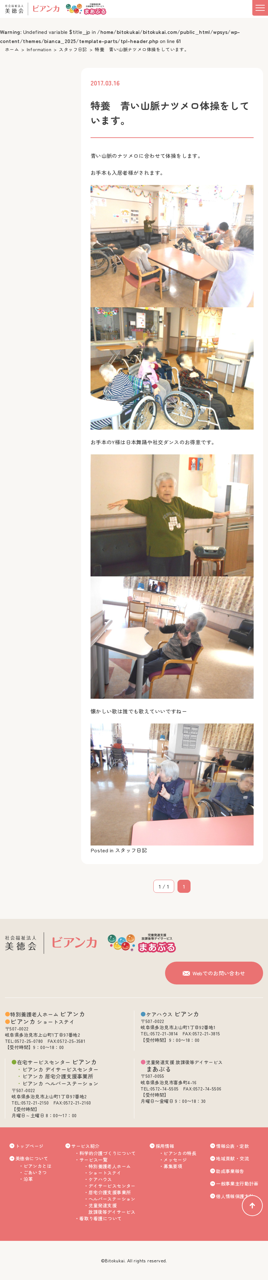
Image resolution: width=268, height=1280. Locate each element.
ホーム (12, 49)
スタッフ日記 (73, 49)
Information (39, 49)
